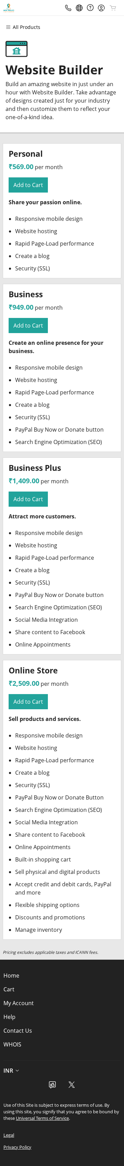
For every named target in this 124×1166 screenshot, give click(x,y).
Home (11, 975)
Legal (8, 1135)
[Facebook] (52, 1087)
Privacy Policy (17, 1147)
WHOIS (12, 1044)
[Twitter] (72, 1087)
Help (9, 1017)
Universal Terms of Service (42, 1118)
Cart (8, 989)
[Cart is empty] (113, 7)
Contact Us (17, 1030)
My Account (18, 1003)
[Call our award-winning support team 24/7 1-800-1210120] (90, 8)
